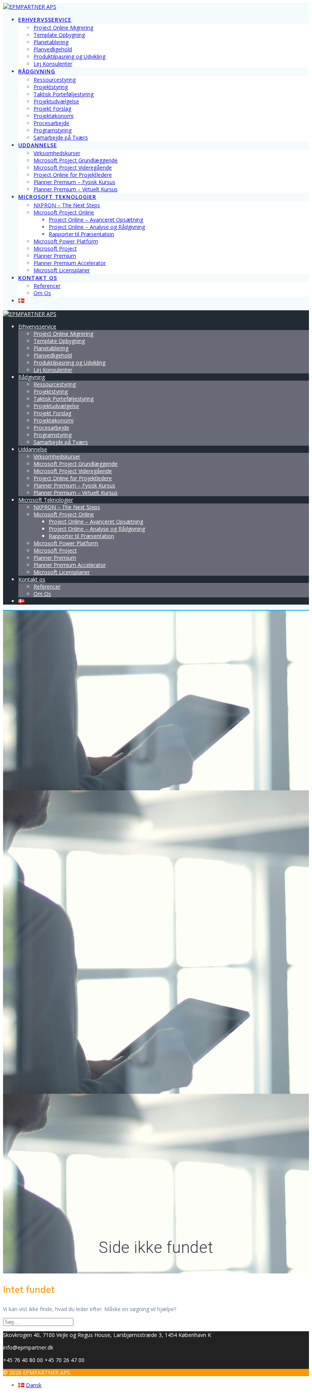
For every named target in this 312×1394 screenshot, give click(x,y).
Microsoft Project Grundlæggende (75, 160)
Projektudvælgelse (56, 101)
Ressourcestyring (54, 79)
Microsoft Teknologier (57, 196)
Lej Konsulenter (52, 63)
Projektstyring (50, 86)
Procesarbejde (51, 123)
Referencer (46, 285)
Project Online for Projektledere (72, 174)
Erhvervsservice (45, 19)
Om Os (42, 293)
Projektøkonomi (53, 115)
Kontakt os (37, 277)
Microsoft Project (55, 248)
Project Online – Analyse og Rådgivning (97, 226)
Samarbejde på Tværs (60, 137)
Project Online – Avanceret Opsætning (96, 219)
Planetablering (50, 42)
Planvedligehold (52, 49)
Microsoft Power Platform (65, 241)
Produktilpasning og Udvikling (69, 56)
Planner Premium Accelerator (69, 263)
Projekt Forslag (52, 108)
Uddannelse (37, 145)
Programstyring (52, 130)
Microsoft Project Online (63, 212)
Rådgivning (36, 71)
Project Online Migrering (63, 27)
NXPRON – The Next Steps (66, 205)
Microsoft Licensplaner (61, 270)
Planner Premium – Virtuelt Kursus (75, 189)
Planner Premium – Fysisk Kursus (74, 182)
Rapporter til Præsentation (81, 234)
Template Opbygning (59, 34)
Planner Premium (54, 255)
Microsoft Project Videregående (72, 167)
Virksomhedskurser (56, 153)
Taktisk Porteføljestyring (63, 94)
